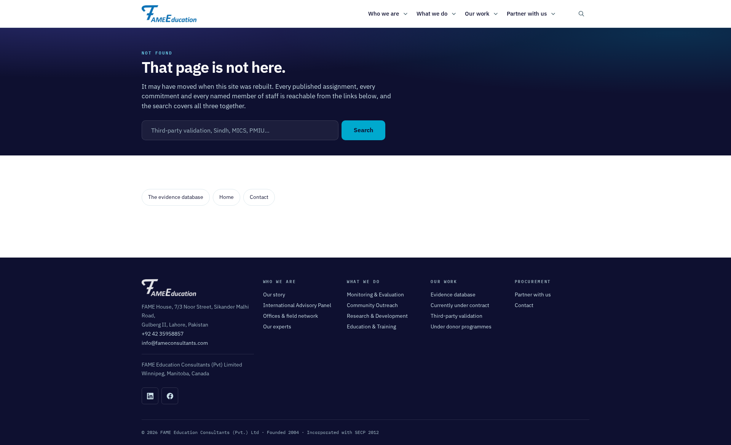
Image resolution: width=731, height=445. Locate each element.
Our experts (277, 326)
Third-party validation (456, 315)
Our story (274, 294)
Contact (259, 197)
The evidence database (175, 197)
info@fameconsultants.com (175, 342)
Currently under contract (460, 305)
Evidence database (453, 294)
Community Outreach (372, 305)
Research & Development (377, 315)
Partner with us (527, 13)
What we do (432, 13)
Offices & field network (290, 315)
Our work (477, 13)
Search (363, 130)
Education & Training (371, 326)
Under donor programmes (461, 326)
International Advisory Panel (297, 305)
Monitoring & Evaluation (375, 294)
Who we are (383, 13)
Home (226, 197)
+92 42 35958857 (163, 333)
